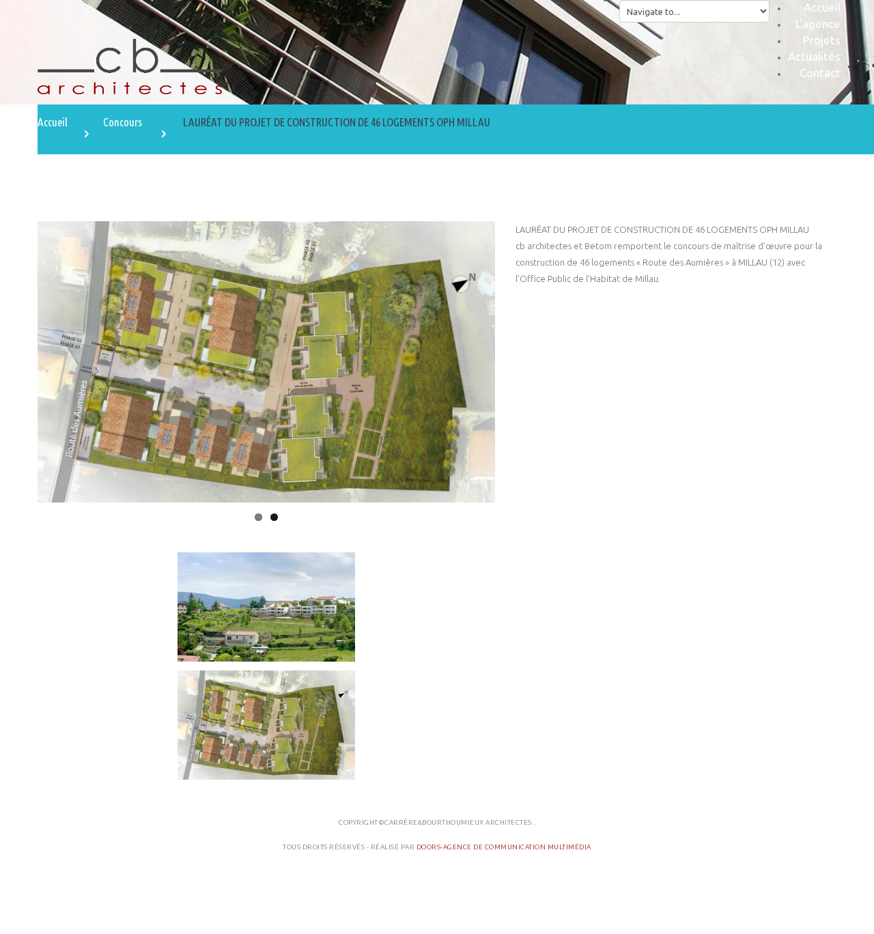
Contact (820, 72)
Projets (822, 39)
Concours (122, 121)
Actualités (814, 56)
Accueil (822, 7)
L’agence (818, 23)
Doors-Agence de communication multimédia (504, 847)
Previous (85, 362)
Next (447, 362)
